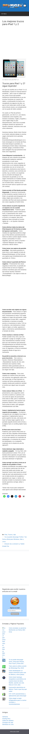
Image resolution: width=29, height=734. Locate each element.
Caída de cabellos (8, 720)
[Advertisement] (14, 43)
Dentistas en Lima (8, 724)
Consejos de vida (7, 722)
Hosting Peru (6, 718)
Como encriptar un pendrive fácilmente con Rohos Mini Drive (17, 630)
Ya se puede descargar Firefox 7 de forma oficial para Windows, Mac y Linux (14, 539)
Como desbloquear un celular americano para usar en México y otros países (17, 672)
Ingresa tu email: (15, 608)
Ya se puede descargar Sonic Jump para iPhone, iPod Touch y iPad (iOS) (16, 661)
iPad (5, 534)
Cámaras (5, 716)
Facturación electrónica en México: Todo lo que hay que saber (18, 689)
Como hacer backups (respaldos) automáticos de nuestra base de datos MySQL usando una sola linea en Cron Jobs (17, 681)
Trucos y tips (12, 534)
